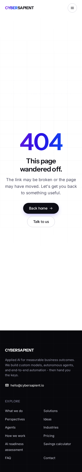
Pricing (49, 436)
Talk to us (41, 221)
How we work (15, 436)
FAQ (8, 458)
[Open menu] (72, 8)
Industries (51, 427)
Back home (38, 208)
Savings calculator (57, 444)
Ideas (48, 419)
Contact (49, 458)
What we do (14, 411)
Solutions (51, 411)
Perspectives (15, 419)
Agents (10, 427)
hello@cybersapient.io (27, 385)
